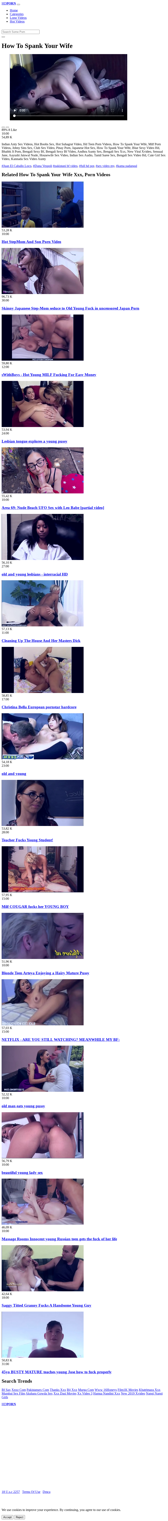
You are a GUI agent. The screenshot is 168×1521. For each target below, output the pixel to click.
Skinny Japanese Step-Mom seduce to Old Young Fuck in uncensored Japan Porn (70, 308)
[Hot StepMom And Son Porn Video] (43, 226)
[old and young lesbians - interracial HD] (43, 559)
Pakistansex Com (38, 1390)
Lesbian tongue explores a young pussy (34, 441)
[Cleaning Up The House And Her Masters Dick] (43, 625)
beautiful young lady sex (22, 1172)
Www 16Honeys (106, 1390)
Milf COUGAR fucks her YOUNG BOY (35, 906)
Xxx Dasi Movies (64, 1393)
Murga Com (86, 1390)
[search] (3, 36)
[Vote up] (3, 127)
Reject (19, 1517)
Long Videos (18, 17)
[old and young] (43, 758)
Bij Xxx (72, 1390)
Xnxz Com (18, 1390)
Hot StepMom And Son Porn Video (31, 242)
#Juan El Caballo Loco (16, 166)
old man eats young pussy (23, 1106)
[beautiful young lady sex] (43, 1157)
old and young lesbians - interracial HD (35, 574)
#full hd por (86, 166)
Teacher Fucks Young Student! (27, 840)
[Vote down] (7, 127)
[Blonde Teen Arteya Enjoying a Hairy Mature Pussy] (43, 958)
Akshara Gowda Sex (39, 1393)
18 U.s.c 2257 (11, 1492)
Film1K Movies (128, 1390)
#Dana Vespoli (42, 166)
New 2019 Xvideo (133, 1393)
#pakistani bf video (65, 166)
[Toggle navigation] (18, 4)
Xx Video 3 (84, 1393)
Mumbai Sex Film (13, 1393)
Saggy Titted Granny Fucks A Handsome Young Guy (46, 1305)
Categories (17, 14)
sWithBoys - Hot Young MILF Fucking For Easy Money (49, 375)
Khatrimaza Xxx (149, 1390)
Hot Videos (17, 21)
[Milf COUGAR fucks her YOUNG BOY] (43, 891)
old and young (14, 773)
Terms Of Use (31, 1492)
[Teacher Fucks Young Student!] (43, 825)
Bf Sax (6, 1390)
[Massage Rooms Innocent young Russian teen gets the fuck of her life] (43, 1223)
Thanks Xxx (58, 1390)
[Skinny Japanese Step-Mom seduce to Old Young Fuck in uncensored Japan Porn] (43, 293)
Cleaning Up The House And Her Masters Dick (41, 640)
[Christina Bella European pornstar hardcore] (43, 692)
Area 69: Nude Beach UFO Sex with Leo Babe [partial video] (53, 507)
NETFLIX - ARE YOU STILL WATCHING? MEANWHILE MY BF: (61, 1039)
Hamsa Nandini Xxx (106, 1393)
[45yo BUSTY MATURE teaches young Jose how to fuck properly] (43, 1356)
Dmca (46, 1492)
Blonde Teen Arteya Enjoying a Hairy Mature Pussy (45, 973)
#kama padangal (126, 166)
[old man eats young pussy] (43, 1090)
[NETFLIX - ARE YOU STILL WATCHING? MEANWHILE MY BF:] (43, 1024)
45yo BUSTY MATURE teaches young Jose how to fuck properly (57, 1372)
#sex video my (105, 166)
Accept (7, 1517)
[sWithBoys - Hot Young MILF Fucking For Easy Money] (43, 359)
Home (14, 10)
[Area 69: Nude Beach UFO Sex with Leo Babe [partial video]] (43, 492)
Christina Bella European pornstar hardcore (39, 707)
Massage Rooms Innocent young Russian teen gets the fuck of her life (59, 1239)
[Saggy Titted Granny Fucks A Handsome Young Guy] (43, 1290)
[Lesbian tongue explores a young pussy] (43, 426)
